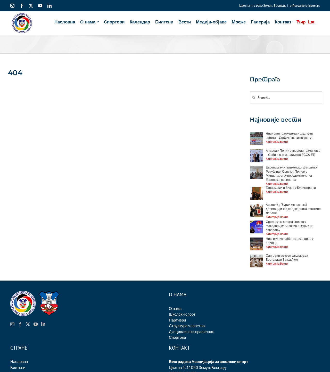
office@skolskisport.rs (305, 5)
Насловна (19, 361)
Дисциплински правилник (191, 331)
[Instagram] (12, 324)
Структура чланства (187, 325)
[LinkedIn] (43, 324)
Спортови (177, 337)
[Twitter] (28, 324)
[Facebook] (20, 324)
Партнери (177, 320)
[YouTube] (36, 324)
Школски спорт (182, 314)
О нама (175, 308)
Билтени (17, 367)
